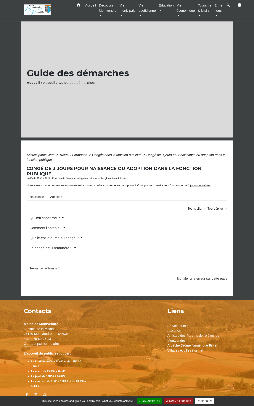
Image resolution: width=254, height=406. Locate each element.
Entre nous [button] (218, 7)
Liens (175, 311)
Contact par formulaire (41, 344)
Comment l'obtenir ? (46, 228)
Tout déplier (217, 208)
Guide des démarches (77, 83)
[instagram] (37, 395)
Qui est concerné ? (45, 218)
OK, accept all (150, 400)
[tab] (37, 196)
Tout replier (197, 208)
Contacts (37, 311)
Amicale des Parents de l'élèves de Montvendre (193, 338)
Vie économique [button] (186, 7)
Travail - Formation (73, 155)
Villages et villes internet (185, 350)
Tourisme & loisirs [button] (204, 7)
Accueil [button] (90, 5)
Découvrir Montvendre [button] (108, 7)
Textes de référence (43, 268)
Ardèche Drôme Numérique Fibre (192, 345)
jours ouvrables (200, 185)
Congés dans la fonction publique (117, 155)
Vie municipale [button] (128, 7)
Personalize (205, 400)
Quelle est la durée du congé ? (55, 238)
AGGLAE (174, 331)
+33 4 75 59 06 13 (37, 339)
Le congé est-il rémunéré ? (51, 248)
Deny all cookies (179, 400)
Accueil (33, 83)
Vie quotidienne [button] (147, 7)
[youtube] (46, 395)
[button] (78, 5)
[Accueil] (47, 10)
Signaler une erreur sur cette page (202, 278)
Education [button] (166, 5)
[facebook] (28, 395)
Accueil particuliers (41, 155)
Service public (177, 326)
